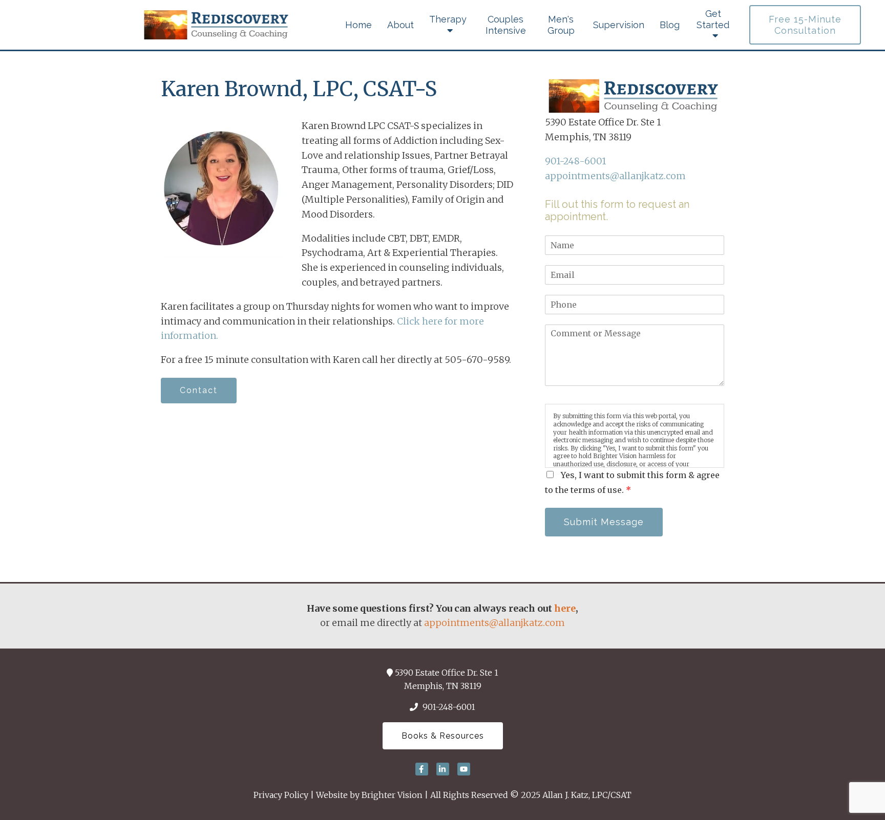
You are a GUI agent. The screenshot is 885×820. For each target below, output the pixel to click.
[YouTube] (463, 769)
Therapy (448, 19)
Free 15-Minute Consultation (805, 25)
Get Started (713, 19)
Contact (199, 390)
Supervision (618, 24)
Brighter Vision (392, 795)
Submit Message (604, 521)
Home (358, 24)
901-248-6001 (575, 161)
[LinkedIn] (442, 769)
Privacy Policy (281, 795)
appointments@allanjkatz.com (615, 176)
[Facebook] (421, 769)
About (400, 24)
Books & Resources (443, 736)
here (565, 608)
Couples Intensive (506, 25)
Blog (670, 24)
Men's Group (561, 25)
